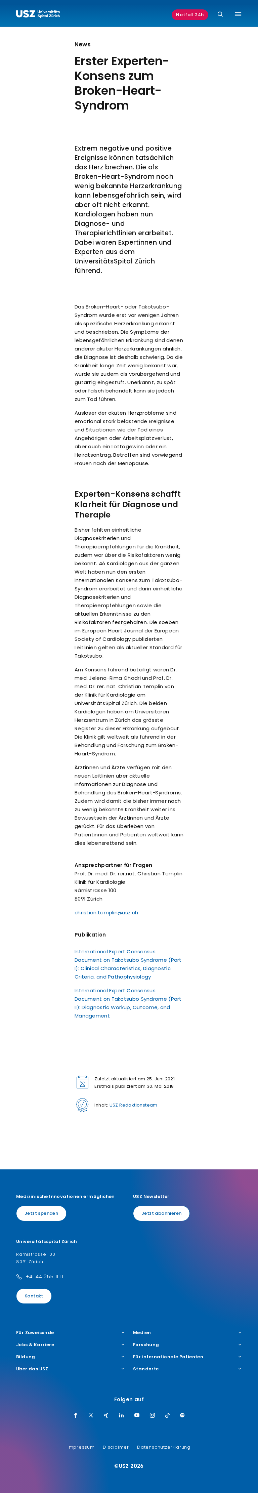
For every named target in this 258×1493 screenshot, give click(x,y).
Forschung (146, 1345)
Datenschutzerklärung (163, 1447)
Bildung (25, 1357)
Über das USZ (32, 1369)
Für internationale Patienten (168, 1357)
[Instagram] (152, 1415)
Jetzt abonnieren (161, 1213)
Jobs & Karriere (35, 1345)
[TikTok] (167, 1415)
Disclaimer (116, 1447)
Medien (142, 1333)
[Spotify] (182, 1415)
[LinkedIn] (121, 1415)
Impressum (81, 1447)
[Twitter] (91, 1415)
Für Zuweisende (35, 1333)
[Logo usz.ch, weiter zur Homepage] (38, 14)
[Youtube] (137, 1415)
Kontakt (34, 1296)
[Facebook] (75, 1415)
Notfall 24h (190, 14)
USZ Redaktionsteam (134, 1105)
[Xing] (106, 1415)
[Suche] (220, 14)
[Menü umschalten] (238, 14)
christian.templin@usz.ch (106, 912)
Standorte (146, 1369)
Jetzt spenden (41, 1213)
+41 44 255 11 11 (44, 1276)
